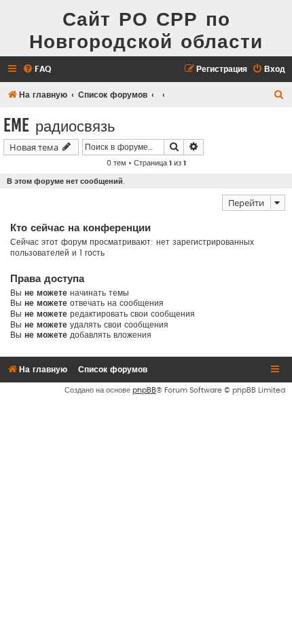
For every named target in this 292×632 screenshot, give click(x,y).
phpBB (144, 390)
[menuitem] (36, 69)
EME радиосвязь (59, 125)
